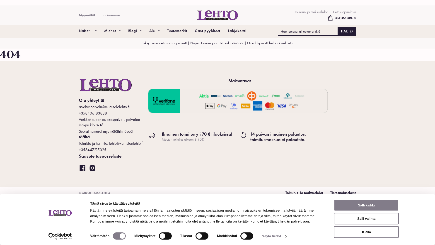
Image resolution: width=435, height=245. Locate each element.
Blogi (132, 30)
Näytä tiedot (271, 236)
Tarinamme (111, 15)
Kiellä (366, 232)
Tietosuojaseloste (344, 12)
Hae (344, 31)
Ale (152, 30)
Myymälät (87, 15)
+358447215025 (92, 149)
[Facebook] (82, 168)
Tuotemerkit (177, 30)
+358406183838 (93, 113)
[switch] (165, 236)
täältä (84, 137)
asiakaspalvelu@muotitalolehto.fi (104, 106)
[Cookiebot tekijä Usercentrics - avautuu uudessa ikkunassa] (60, 236)
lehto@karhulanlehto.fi (126, 143)
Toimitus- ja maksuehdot (311, 12)
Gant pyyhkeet (207, 30)
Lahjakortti (237, 30)
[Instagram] (92, 168)
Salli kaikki (366, 205)
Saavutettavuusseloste (100, 156)
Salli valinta (366, 218)
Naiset (84, 30)
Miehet (110, 30)
